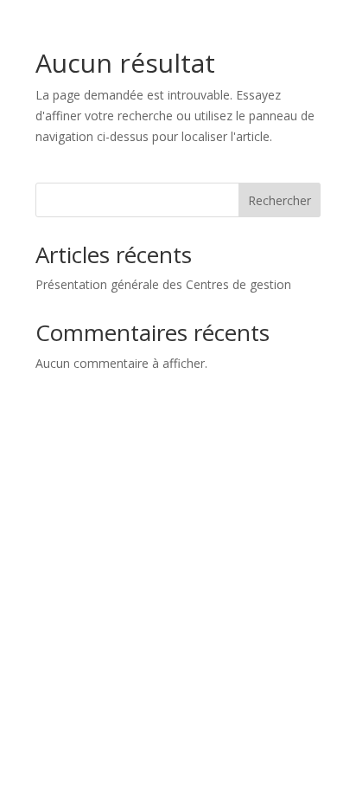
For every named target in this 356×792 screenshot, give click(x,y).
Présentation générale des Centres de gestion (163, 284)
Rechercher (279, 200)
